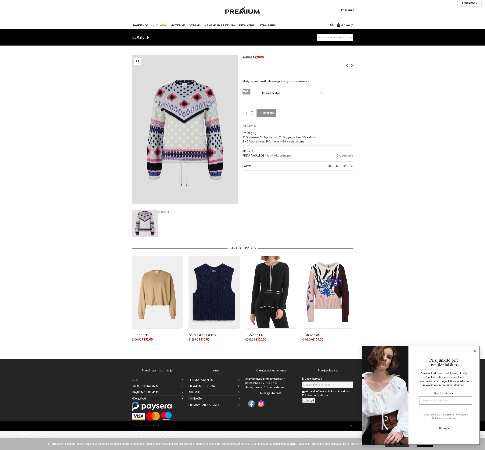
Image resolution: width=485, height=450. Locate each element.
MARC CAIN (256, 335)
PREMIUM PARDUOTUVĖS (204, 404)
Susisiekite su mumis (279, 155)
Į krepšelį (268, 112)
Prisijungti (347, 10)
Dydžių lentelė (345, 155)
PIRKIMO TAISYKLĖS (201, 379)
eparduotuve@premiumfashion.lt (265, 378)
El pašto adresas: (312, 378)
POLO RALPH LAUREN (202, 335)
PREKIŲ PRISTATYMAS (145, 386)
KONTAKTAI (196, 398)
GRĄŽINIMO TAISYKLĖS (145, 392)
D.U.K (135, 379)
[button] (137, 61)
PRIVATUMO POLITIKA (202, 386)
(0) (347, 25)
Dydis (246, 91)
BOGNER (142, 335)
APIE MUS (194, 392)
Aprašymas (249, 125)
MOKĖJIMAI (139, 398)
